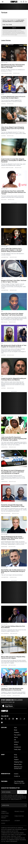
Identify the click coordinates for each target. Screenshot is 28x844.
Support (16, 759)
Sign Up (14, 27)
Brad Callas (4, 322)
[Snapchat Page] (20, 718)
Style (15, 727)
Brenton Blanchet (5, 513)
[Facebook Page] (2, 718)
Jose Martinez (4, 257)
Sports (16, 737)
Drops (15, 757)
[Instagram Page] (13, 718)
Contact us (17, 776)
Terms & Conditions (5, 812)
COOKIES (3, 823)
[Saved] (23, 1)
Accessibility (5, 820)
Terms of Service (11, 34)
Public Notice (19, 816)
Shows (16, 744)
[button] (14, 805)
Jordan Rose (4, 447)
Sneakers (16, 732)
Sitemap (17, 820)
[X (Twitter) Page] (5, 718)
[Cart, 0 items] (26, 2)
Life (15, 739)
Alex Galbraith (5, 633)
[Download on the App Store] (7, 705)
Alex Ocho (3, 199)
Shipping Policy (18, 762)
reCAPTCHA (13, 33)
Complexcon (17, 747)
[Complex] (14, 2)
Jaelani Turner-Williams (7, 167)
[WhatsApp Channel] (9, 718)
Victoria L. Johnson (6, 695)
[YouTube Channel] (17, 718)
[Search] (21, 1)
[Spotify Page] (2, 722)
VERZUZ (16, 742)
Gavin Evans (4, 546)
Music (15, 730)
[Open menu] (2, 1)
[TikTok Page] (24, 718)
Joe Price (3, 103)
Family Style (17, 749)
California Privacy (4, 816)
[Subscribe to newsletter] (22, 792)
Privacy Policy (4, 799)
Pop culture (17, 735)
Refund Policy (18, 764)
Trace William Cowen (6, 73)
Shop (15, 754)
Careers (16, 773)
